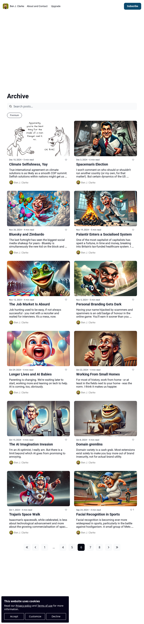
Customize (35, 616)
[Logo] (5, 6)
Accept (14, 616)
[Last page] (116, 547)
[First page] (27, 547)
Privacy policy (23, 605)
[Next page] (108, 547)
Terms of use (45, 605)
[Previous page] (35, 547)
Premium (14, 115)
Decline (56, 616)
